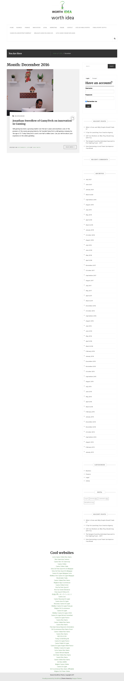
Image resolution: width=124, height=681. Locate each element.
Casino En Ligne (62, 610)
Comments (103, 499)
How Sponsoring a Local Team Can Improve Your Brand (99, 147)
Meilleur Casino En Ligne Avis (43, 33)
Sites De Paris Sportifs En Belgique (62, 569)
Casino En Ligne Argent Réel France (62, 645)
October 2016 (90, 311)
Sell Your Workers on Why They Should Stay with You (100, 137)
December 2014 (91, 422)
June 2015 (89, 392)
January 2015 (90, 417)
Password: (88, 95)
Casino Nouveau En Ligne (62, 599)
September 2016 (91, 316)
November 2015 (91, 366)
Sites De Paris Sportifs (83, 28)
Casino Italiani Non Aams (62, 580)
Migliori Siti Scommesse (62, 608)
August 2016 (90, 321)
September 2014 (91, 437)
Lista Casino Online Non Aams (65, 33)
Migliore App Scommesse (62, 583)
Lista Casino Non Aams (62, 650)
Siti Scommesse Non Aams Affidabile (62, 669)
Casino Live (62, 596)
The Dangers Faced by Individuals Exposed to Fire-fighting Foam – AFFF (100, 142)
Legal (45, 28)
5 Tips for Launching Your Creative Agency (99, 132)
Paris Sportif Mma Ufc (62, 592)
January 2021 (90, 190)
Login (87, 78)
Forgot (94, 78)
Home (12, 28)
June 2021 (89, 185)
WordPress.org (89, 503)
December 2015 (91, 361)
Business (19, 28)
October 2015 (90, 371)
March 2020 (89, 195)
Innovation (36, 28)
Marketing (53, 28)
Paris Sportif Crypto (99, 28)
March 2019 (89, 225)
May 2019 (89, 215)
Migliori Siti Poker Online (62, 671)
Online (62, 28)
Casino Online (62, 564)
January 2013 (90, 452)
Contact (70, 28)
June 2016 (89, 331)
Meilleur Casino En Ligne (62, 648)
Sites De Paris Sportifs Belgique (62, 571)
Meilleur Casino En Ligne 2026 (62, 613)
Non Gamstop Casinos (62, 559)
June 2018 (89, 250)
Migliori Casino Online (62, 664)
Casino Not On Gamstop (62, 562)
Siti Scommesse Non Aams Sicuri (62, 629)
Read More (70, 147)
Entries (93, 499)
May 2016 (89, 336)
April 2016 (89, 341)
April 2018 (89, 260)
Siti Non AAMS (62, 662)
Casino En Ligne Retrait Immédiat (20, 33)
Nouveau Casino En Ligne (62, 603)
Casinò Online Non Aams (62, 659)
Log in (86, 499)
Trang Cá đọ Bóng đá (62, 638)
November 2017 (91, 265)
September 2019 (91, 200)
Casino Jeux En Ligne (62, 601)
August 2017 (89, 281)
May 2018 (89, 255)
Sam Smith (36, 147)
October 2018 (90, 235)
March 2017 (89, 301)
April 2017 (89, 296)
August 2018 (90, 240)
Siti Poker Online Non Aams (62, 655)
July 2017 (88, 286)
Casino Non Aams (62, 620)
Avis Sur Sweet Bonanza (62, 590)
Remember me (92, 101)
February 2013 (90, 447)
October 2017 (90, 270)
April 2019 (89, 220)
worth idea (62, 18)
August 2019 (90, 205)
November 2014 (91, 427)
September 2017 (91, 275)
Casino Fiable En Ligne (62, 643)
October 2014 (90, 432)
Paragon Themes (77, 678)
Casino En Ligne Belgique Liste (62, 573)
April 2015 (89, 402)
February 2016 (90, 351)
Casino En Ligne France (62, 617)
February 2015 (90, 412)
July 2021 (88, 179)
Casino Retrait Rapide (62, 652)
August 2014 (90, 442)
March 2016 (89, 346)
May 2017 (89, 291)
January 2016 (90, 356)
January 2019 (90, 230)
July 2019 (89, 210)
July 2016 (88, 326)
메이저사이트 (62, 636)
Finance (27, 28)
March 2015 (89, 407)
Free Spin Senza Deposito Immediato (62, 627)
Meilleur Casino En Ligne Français (62, 606)
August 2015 (90, 381)
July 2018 (89, 245)
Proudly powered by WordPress (51, 678)
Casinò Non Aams (62, 657)
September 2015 (91, 377)
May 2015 (89, 397)
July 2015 (88, 387)
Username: (89, 88)
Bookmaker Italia (62, 578)
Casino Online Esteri (62, 585)
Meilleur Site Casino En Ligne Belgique (62, 576)
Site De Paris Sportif (62, 587)
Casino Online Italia (62, 566)
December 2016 (91, 306)
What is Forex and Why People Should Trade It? (100, 128)
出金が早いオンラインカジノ (62, 594)
